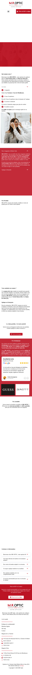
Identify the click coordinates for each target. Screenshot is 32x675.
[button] (8, 11)
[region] (16, 659)
